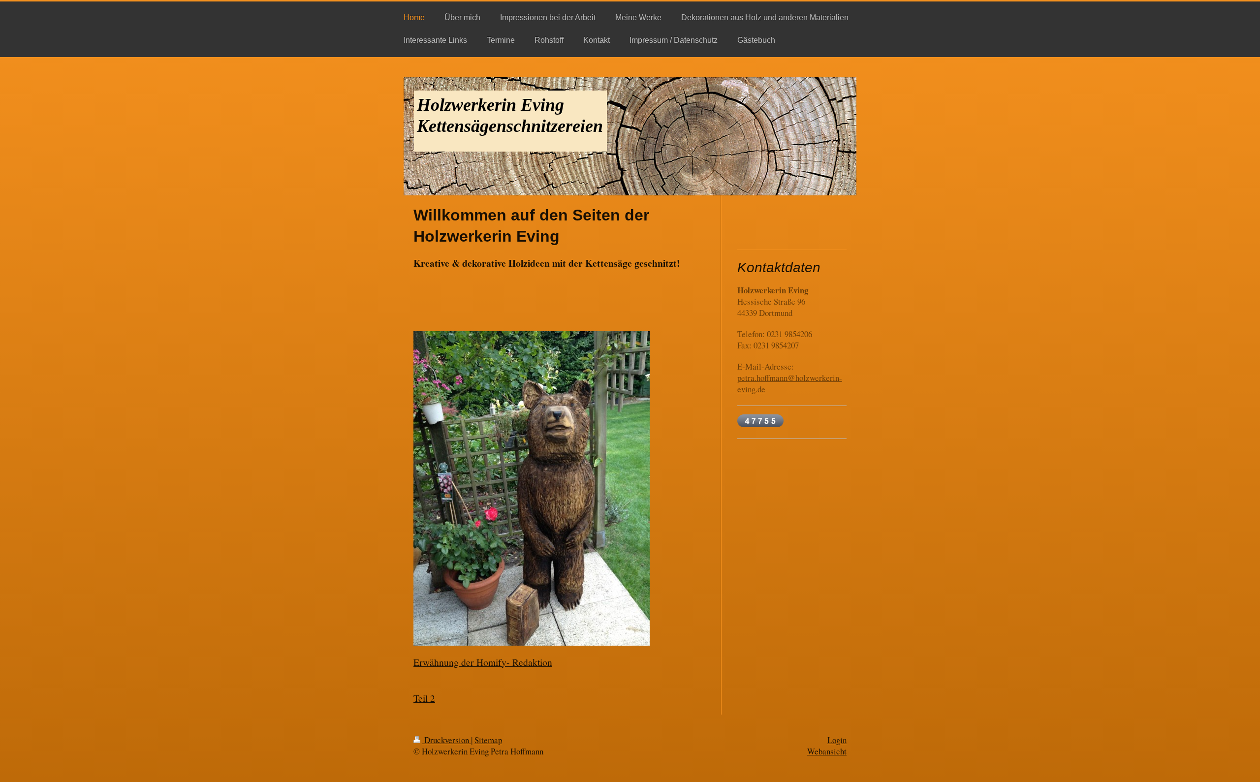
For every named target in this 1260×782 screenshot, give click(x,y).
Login (837, 740)
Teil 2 (424, 697)
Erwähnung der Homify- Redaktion (482, 662)
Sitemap (488, 740)
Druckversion (446, 740)
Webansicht (827, 751)
